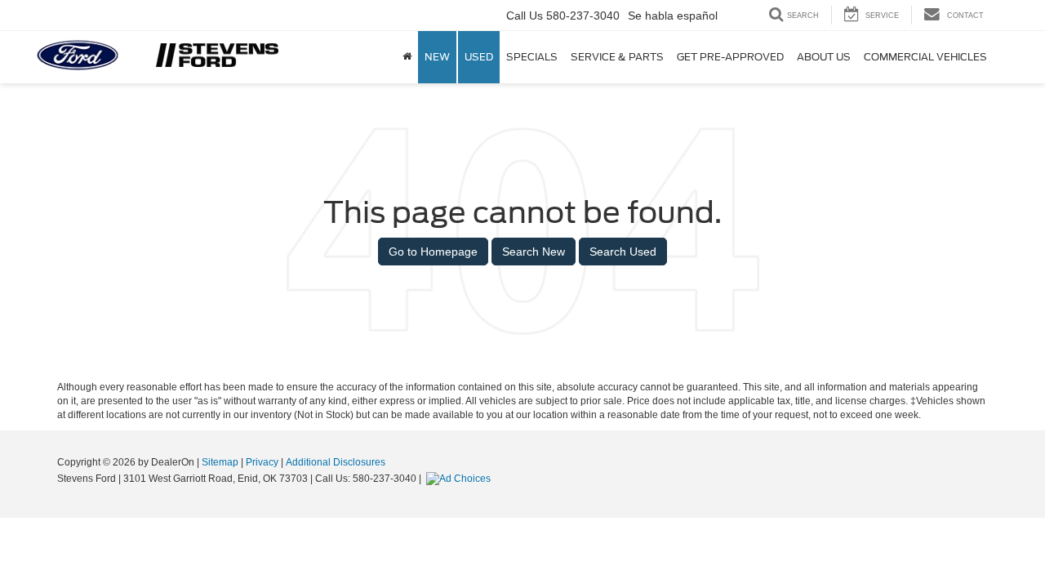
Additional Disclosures (335, 462)
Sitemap (220, 462)
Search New (533, 251)
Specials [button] (532, 57)
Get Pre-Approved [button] (730, 57)
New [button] (437, 57)
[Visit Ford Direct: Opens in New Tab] (460, 478)
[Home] (407, 57)
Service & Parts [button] (617, 57)
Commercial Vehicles (925, 57)
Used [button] (479, 57)
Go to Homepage (433, 251)
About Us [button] (824, 57)
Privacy (262, 462)
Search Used (622, 251)
